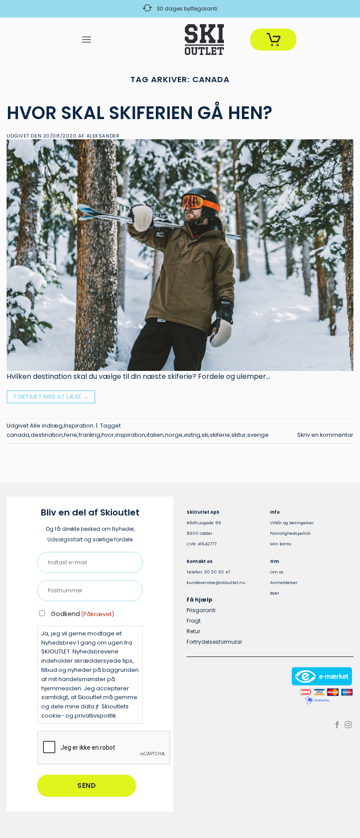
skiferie (220, 435)
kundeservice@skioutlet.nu (216, 582)
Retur (193, 631)
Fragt (194, 620)
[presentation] (104, 748)
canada (18, 435)
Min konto (280, 544)
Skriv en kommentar (325, 435)
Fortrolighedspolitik (290, 533)
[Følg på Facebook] (337, 725)
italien (155, 435)
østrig (192, 435)
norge (174, 435)
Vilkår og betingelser (292, 523)
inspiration (130, 435)
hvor (107, 435)
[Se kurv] (273, 40)
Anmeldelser (284, 582)
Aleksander (103, 135)
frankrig (89, 435)
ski (205, 435)
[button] (86, 39)
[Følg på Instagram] (348, 725)
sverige (258, 435)
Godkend (82, 613)
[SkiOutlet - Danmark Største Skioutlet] (180, 40)
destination (47, 435)
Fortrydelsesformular (214, 642)
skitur (238, 435)
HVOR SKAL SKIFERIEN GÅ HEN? (139, 113)
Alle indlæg (46, 425)
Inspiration (79, 425)
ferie (70, 435)
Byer (274, 593)
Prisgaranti (201, 610)
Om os (277, 572)
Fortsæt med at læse (51, 396)
